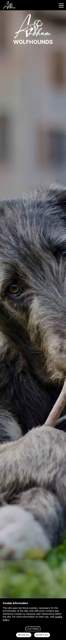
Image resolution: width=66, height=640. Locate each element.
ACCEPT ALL (42, 635)
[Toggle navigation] (61, 5)
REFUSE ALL (24, 635)
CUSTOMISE (33, 629)
